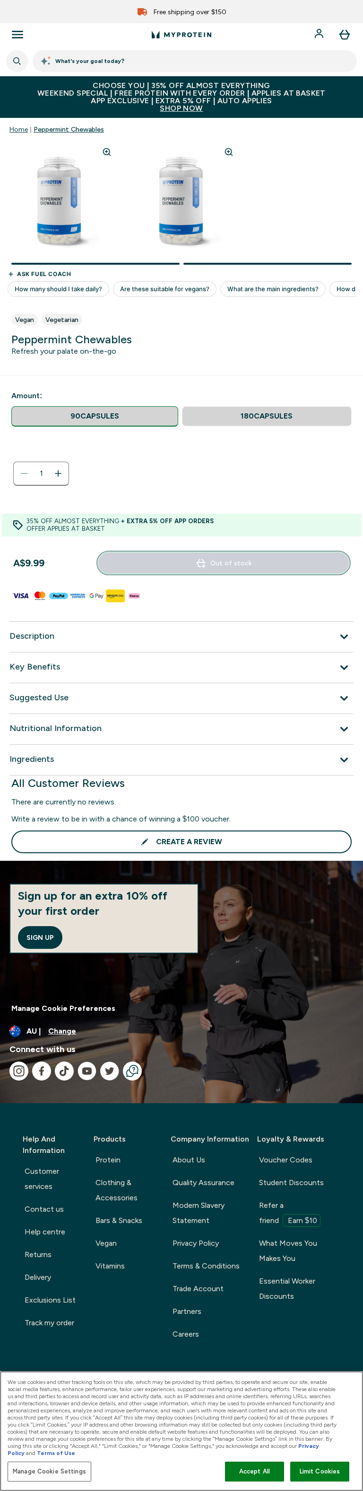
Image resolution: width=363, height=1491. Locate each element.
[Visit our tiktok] (64, 1071)
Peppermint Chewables (69, 129)
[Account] (319, 34)
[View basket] (344, 34)
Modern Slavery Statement (199, 1212)
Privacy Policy (196, 1243)
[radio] (94, 416)
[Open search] (17, 61)
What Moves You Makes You (288, 1250)
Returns (38, 1254)
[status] (41, 473)
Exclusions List (50, 1300)
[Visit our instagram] (18, 1071)
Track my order (49, 1323)
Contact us (44, 1209)
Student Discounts (291, 1183)
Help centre (45, 1232)
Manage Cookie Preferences (63, 1008)
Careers (186, 1334)
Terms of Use (56, 1453)
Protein (108, 1160)
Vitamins (110, 1266)
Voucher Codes (285, 1160)
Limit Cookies (320, 1471)
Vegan (106, 1243)
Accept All (254, 1471)
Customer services (42, 1178)
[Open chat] (132, 1071)
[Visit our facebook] (41, 1071)
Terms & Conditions (206, 1266)
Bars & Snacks (118, 1220)
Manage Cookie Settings (49, 1471)
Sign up (40, 937)
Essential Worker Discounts (287, 1288)
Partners (187, 1311)
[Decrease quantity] (24, 473)
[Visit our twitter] (109, 1071)
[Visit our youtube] (87, 1071)
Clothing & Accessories (116, 1190)
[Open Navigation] (17, 34)
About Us (189, 1160)
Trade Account (198, 1289)
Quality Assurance (203, 1183)
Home (18, 129)
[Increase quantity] (58, 473)
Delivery (38, 1277)
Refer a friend (288, 1212)
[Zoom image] (106, 152)
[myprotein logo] (181, 34)
